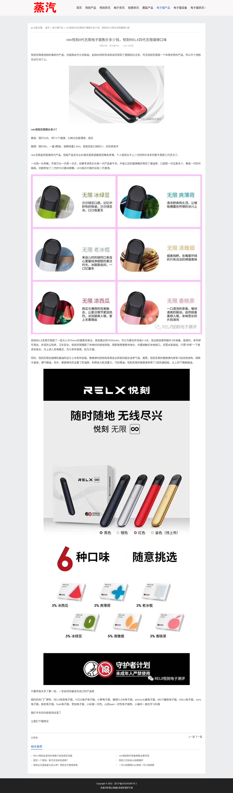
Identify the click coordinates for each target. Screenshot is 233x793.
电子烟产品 (163, 7)
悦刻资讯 (105, 7)
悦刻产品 (90, 7)
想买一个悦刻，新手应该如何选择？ (51, 760)
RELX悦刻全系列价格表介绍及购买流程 (52, 755)
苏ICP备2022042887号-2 (125, 783)
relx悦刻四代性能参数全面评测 (134, 755)
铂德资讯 (133, 7)
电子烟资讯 (197, 7)
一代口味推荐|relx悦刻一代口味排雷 (136, 765)
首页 (79, 7)
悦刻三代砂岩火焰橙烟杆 (131, 760)
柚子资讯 (119, 7)
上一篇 (191, 736)
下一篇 (198, 736)
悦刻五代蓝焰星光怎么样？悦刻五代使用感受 (55, 765)
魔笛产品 (147, 7)
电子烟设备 (180, 7)
